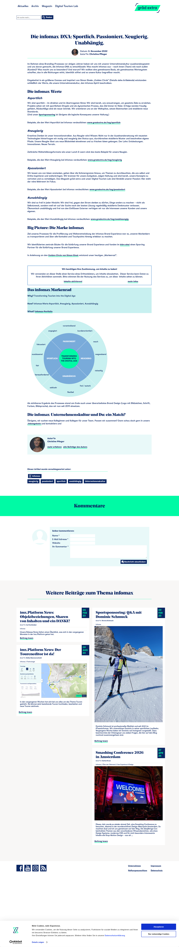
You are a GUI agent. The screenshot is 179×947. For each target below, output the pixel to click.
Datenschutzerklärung (115, 935)
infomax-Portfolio (43, 311)
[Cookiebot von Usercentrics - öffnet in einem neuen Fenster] (15, 942)
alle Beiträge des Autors (75, 447)
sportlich (61, 481)
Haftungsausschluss (137, 870)
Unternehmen (134, 866)
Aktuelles (23, 6)
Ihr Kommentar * (60, 546)
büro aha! (125, 244)
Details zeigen (38, 942)
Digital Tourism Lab (66, 6)
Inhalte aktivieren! (73, 281)
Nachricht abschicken (135, 562)
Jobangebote (34, 424)
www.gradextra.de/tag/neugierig (105, 160)
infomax (36, 476)
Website (56, 543)
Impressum (156, 866)
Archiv (35, 6)
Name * (55, 535)
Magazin (47, 6)
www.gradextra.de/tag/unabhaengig (110, 219)
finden (48, 17)
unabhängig (75, 481)
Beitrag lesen (26, 638)
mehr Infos (133, 281)
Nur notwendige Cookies (158, 934)
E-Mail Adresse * (60, 539)
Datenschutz (157, 870)
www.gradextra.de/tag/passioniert (107, 189)
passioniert (47, 481)
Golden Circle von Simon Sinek (63, 255)
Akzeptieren (159, 927)
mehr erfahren (54, 447)
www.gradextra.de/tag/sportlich (103, 122)
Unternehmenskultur (95, 481)
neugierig (33, 481)
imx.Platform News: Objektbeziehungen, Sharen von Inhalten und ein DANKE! (45, 617)
